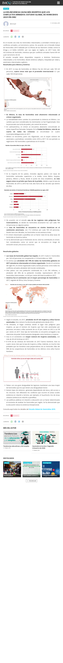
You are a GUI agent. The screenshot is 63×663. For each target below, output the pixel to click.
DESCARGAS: (6, 30)
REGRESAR (32, 481)
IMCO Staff (13, 24)
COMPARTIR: (6, 37)
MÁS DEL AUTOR (9, 428)
